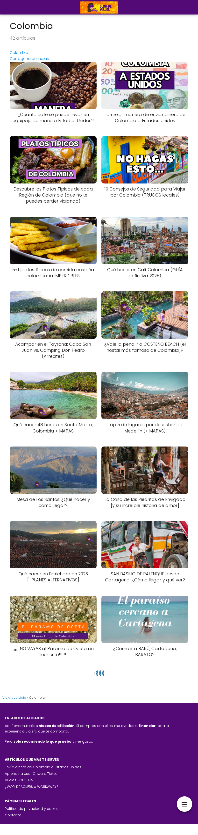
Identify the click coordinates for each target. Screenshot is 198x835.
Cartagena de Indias (29, 58)
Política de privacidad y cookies (32, 808)
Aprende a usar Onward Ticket (31, 773)
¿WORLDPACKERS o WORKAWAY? (31, 786)
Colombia (19, 52)
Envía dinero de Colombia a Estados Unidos (43, 767)
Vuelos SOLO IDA (19, 780)
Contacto (13, 815)
